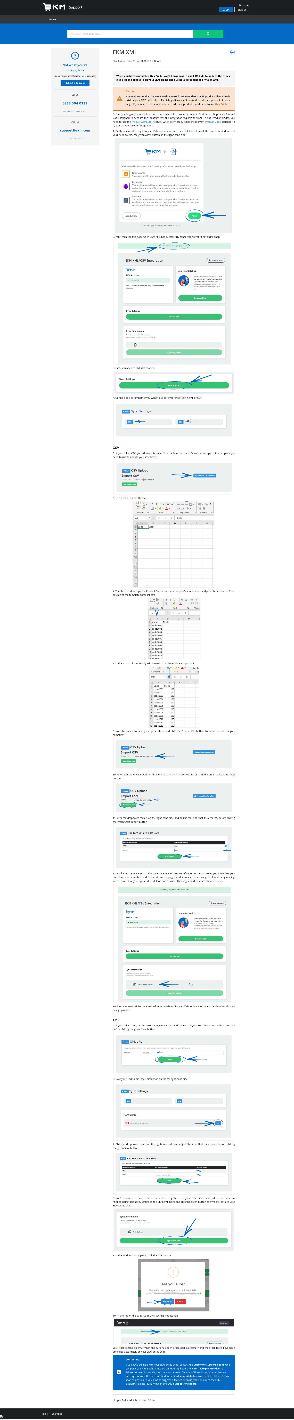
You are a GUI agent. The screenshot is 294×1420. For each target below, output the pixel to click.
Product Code (213, 121)
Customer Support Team (209, 1364)
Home (52, 19)
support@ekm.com (75, 130)
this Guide (221, 104)
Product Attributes (142, 121)
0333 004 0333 (74, 103)
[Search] (208, 34)
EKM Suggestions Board (182, 1383)
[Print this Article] (232, 52)
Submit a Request (75, 82)
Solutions (57, 1413)
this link (193, 131)
